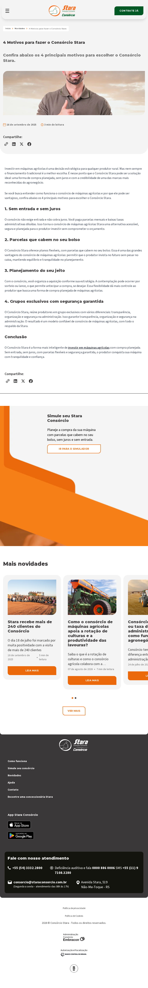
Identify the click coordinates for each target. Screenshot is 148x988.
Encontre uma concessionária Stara (30, 797)
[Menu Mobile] (8, 11)
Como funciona (17, 761)
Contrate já (128, 10)
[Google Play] (75, 835)
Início (8, 28)
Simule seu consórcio (21, 768)
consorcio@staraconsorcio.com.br (40, 882)
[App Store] (75, 825)
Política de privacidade (74, 908)
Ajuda (11, 783)
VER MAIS (74, 710)
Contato (13, 790)
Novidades (20, 28)
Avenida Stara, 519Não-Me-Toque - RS (95, 884)
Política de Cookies (74, 916)
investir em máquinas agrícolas (88, 348)
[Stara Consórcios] (63, 10)
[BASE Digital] (74, 968)
